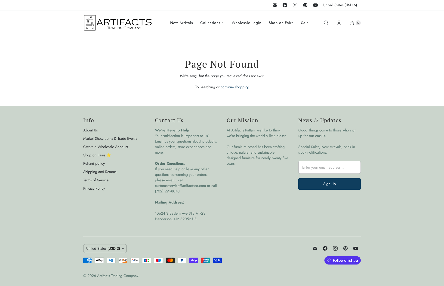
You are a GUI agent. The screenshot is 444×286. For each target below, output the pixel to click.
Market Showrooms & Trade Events (110, 138)
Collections (210, 22)
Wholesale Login (246, 22)
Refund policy (94, 163)
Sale (305, 22)
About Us (90, 130)
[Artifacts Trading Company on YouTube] (315, 5)
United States (340, 5)
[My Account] (339, 22)
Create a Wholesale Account (105, 146)
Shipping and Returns (99, 171)
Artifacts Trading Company (117, 275)
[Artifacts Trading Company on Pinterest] (305, 5)
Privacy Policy (94, 188)
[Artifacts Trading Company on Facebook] (285, 5)
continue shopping (235, 87)
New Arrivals (181, 22)
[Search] (326, 22)
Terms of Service (95, 180)
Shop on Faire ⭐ (97, 155)
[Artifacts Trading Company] (118, 22)
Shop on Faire (281, 22)
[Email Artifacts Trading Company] (275, 5)
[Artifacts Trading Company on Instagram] (295, 5)
